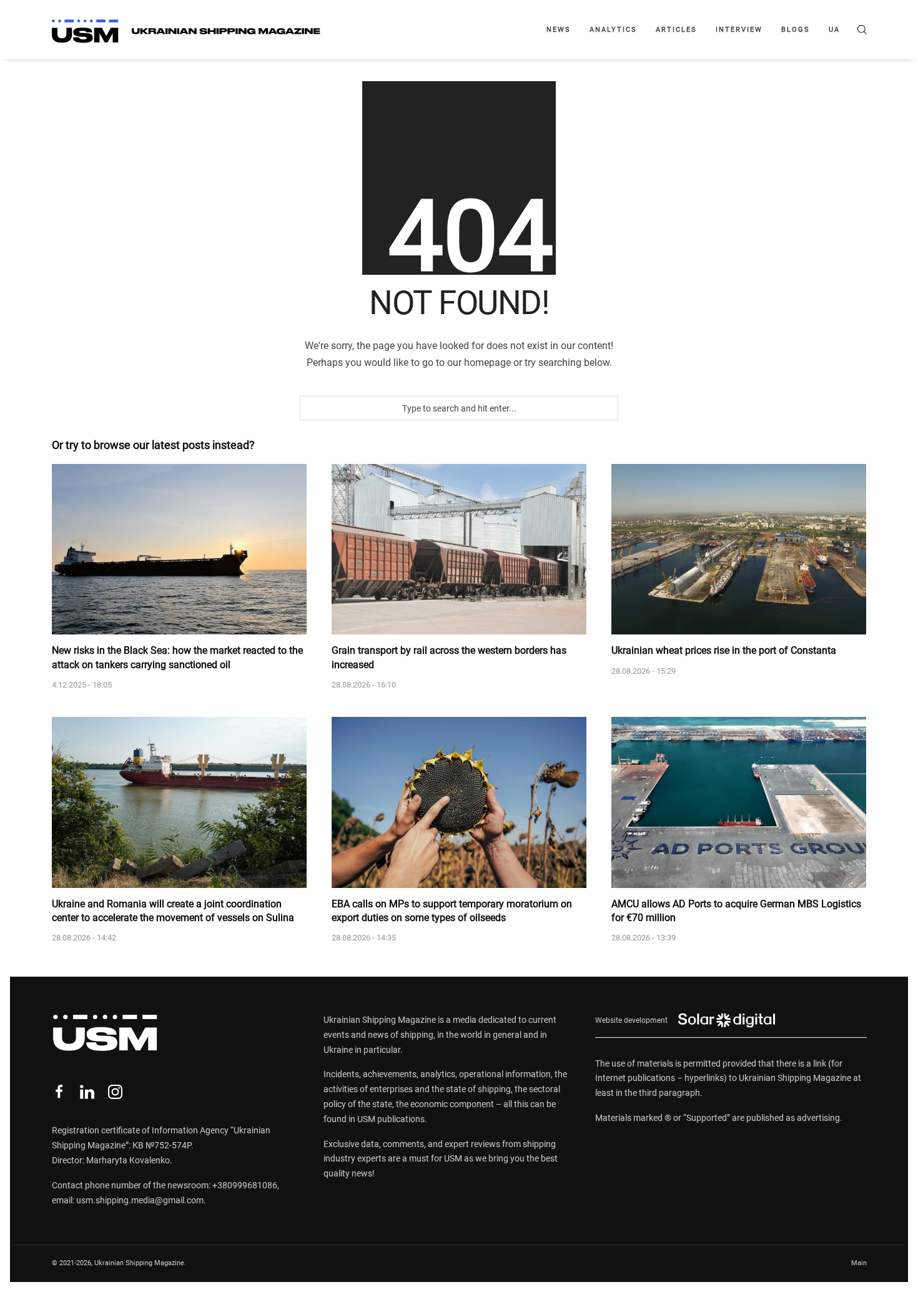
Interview (739, 30)
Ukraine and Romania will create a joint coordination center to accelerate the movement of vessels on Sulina (173, 911)
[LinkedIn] (87, 1092)
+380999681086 (244, 1185)
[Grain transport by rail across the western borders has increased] (459, 549)
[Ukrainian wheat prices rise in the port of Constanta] (738, 549)
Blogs (795, 30)
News (558, 30)
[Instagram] (115, 1092)
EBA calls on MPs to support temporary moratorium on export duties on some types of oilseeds (452, 911)
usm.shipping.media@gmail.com (140, 1200)
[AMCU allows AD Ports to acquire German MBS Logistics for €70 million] (738, 802)
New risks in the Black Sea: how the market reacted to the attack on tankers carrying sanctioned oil (177, 657)
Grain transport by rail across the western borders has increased (449, 657)
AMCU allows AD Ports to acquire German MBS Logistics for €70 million (736, 911)
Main (859, 1263)
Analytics (613, 30)
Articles (676, 30)
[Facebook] (59, 1092)
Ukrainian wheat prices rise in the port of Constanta (723, 650)
